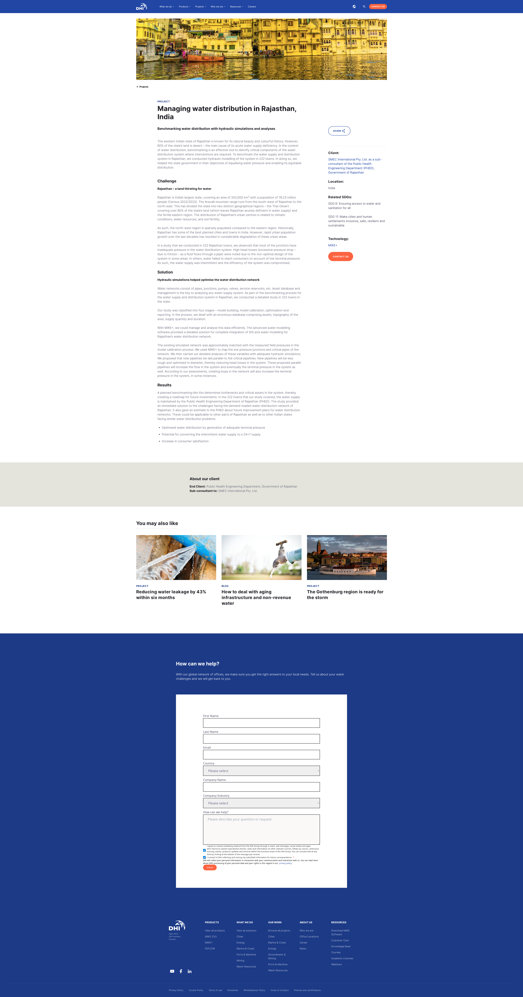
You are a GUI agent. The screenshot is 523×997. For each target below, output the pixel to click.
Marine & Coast (245, 948)
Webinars (336, 964)
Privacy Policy (176, 990)
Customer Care (340, 940)
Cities (240, 936)
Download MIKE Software (340, 932)
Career (303, 942)
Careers (252, 6)
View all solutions (246, 930)
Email (207, 747)
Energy (241, 942)
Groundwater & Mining (277, 956)
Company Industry (216, 795)
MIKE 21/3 (211, 936)
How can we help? (215, 812)
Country (208, 763)
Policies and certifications (307, 990)
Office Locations (309, 936)
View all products (215, 930)
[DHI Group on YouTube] (172, 971)
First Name (210, 716)
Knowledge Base (340, 946)
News (303, 948)
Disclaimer (232, 990)
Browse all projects (279, 930)
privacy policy (285, 863)
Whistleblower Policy (254, 990)
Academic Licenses (342, 958)
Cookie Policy (196, 990)
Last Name (210, 732)
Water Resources (246, 966)
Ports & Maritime (246, 954)
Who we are (306, 930)
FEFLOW (210, 948)
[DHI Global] (141, 6)
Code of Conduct (280, 990)
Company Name (214, 780)
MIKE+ (332, 245)
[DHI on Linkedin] (189, 971)
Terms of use (215, 990)
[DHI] (181, 925)
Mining (240, 960)
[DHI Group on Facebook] (181, 971)
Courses (336, 952)
